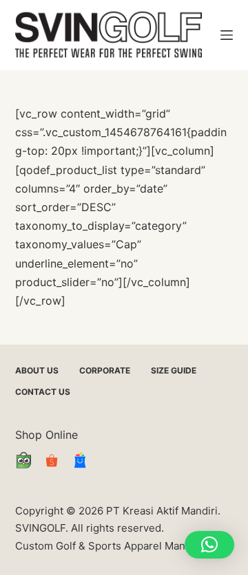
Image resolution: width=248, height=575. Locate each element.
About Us (37, 370)
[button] (209, 544)
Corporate (104, 370)
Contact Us (42, 392)
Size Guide (173, 370)
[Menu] (226, 35)
